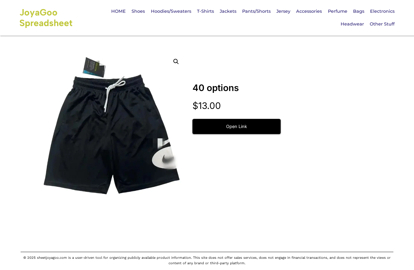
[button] (176, 61)
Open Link (236, 126)
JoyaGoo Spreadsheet (45, 18)
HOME (118, 11)
